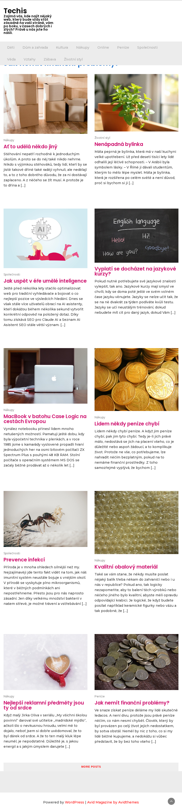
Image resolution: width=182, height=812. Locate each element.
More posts (91, 766)
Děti (10, 47)
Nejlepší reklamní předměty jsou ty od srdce (44, 705)
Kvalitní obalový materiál (126, 566)
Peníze (123, 47)
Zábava (50, 59)
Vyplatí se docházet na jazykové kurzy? (135, 271)
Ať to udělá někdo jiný (30, 146)
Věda (11, 59)
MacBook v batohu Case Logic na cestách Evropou (45, 419)
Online (103, 47)
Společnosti (147, 47)
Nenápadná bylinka (119, 144)
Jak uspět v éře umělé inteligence (45, 280)
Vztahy (30, 59)
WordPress (74, 802)
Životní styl (73, 59)
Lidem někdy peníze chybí (127, 423)
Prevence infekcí (24, 559)
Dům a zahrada (35, 47)
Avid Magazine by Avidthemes (113, 802)
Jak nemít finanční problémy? (132, 702)
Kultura (62, 47)
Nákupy (82, 47)
